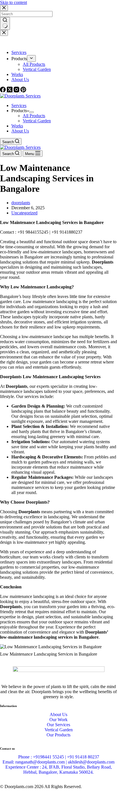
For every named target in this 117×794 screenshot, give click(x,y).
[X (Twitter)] (10, 90)
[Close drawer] (4, 33)
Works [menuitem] (17, 74)
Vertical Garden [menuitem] (37, 69)
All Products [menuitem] (34, 64)
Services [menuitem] (18, 52)
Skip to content (13, 2)
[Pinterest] (23, 90)
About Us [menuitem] (20, 79)
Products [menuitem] (19, 58)
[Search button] (5, 23)
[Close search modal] (4, 8)
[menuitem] (31, 58)
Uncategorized (24, 212)
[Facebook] (3, 90)
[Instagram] (17, 90)
